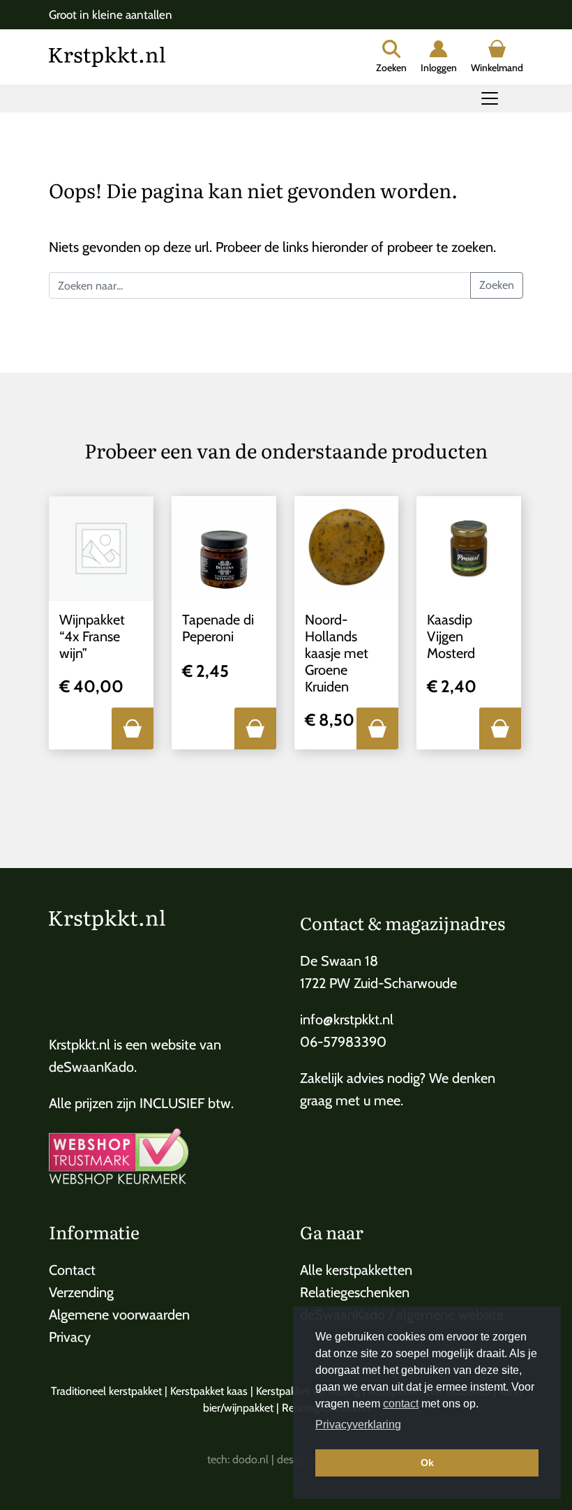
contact (401, 1404)
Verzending (81, 1292)
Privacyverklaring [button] (358, 1424)
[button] (132, 728)
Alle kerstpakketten (356, 1270)
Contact (72, 1270)
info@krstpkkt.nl (346, 1019)
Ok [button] (427, 1462)
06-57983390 (343, 1041)
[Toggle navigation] (489, 98)
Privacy (70, 1337)
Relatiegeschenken (354, 1292)
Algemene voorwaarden (119, 1314)
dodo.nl (250, 1459)
